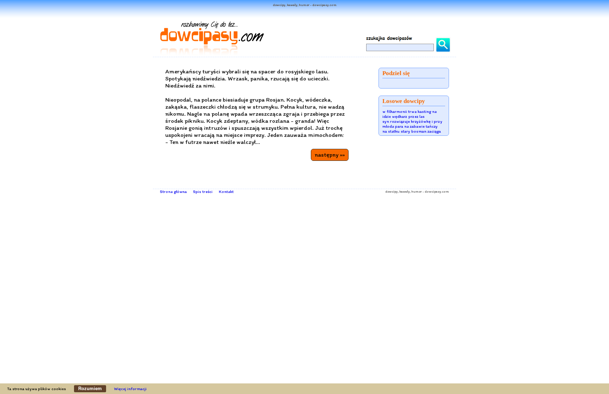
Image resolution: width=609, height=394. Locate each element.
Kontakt (226, 191)
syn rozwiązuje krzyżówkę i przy (412, 121)
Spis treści (203, 191)
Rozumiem (90, 388)
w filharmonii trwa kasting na (409, 111)
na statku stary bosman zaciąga (411, 131)
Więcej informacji (130, 388)
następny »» (330, 154)
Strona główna (173, 191)
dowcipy (391, 191)
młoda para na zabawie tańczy (410, 126)
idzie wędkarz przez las (403, 116)
